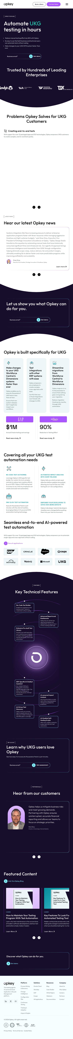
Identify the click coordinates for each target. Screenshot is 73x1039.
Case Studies (50, 989)
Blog (47, 986)
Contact (61, 999)
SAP (35, 993)
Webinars (49, 996)
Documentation (51, 999)
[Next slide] (39, 207)
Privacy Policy (8, 1031)
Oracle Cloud (37, 986)
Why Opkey (62, 989)
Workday (36, 989)
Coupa (36, 996)
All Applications (38, 999)
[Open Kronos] (6, 1001)
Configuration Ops (25, 998)
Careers (61, 993)
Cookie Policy (28, 1031)
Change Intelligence (24, 993)
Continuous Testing (24, 1003)
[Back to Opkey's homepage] (8, 4)
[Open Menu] (67, 4)
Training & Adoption (24, 1009)
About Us (62, 986)
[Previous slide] (34, 207)
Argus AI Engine (25, 1013)
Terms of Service (18, 1031)
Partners (62, 996)
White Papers (50, 993)
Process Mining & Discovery (25, 987)
